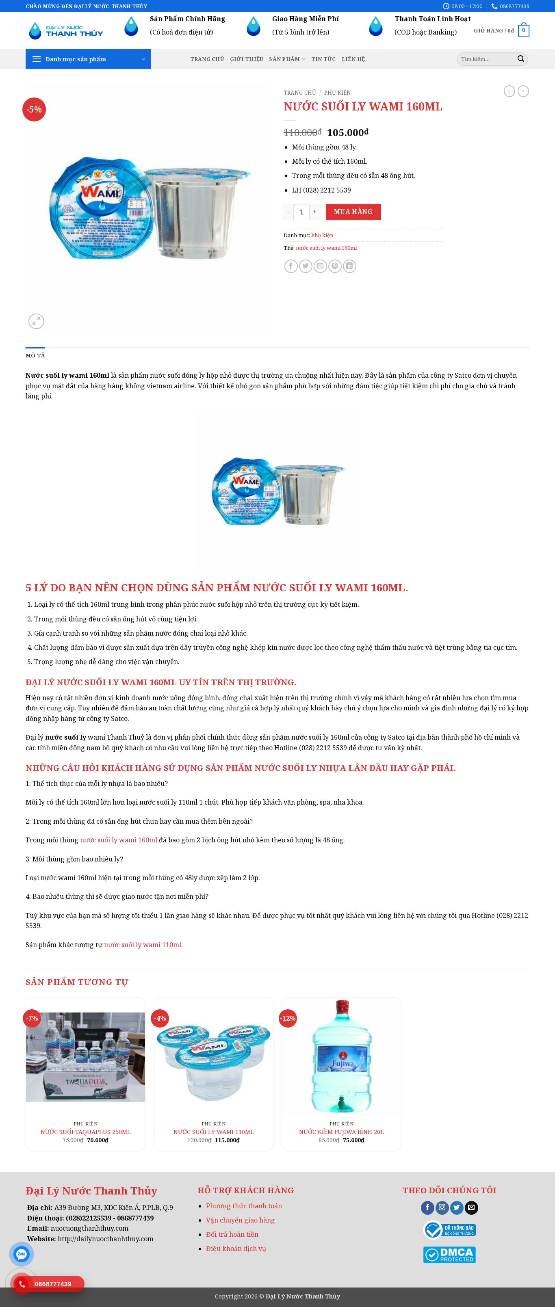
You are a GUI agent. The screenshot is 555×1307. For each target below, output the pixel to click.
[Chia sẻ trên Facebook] (291, 266)
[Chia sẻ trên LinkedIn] (349, 266)
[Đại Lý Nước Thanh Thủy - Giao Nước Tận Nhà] (66, 30)
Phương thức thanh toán (244, 1205)
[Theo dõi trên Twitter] (457, 1208)
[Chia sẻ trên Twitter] (305, 266)
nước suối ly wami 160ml (326, 247)
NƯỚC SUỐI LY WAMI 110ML (213, 1132)
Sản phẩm (284, 59)
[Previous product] (523, 91)
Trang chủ (207, 59)
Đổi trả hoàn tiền (232, 1234)
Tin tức (323, 59)
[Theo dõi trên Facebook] (427, 1208)
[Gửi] (521, 59)
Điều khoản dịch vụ (236, 1248)
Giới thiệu (247, 59)
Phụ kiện (337, 92)
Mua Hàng (353, 211)
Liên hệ (353, 59)
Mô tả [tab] (35, 355)
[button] (501, 30)
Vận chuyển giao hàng (240, 1220)
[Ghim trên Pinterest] (335, 266)
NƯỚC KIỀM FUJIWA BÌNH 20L (341, 1132)
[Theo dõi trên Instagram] (442, 1208)
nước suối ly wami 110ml (142, 944)
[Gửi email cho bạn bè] (320, 266)
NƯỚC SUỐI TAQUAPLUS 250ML (86, 1132)
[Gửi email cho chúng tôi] (471, 1208)
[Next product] (509, 91)
